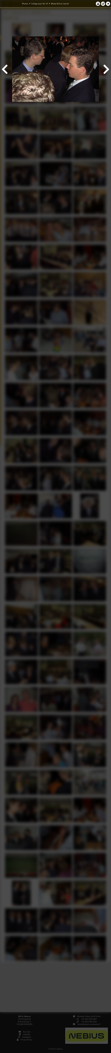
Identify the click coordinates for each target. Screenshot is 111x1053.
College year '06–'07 (39, 3)
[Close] (108, 3)
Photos (25, 3)
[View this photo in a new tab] (103, 3)
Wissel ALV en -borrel (60, 3)
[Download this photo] (98, 3)
